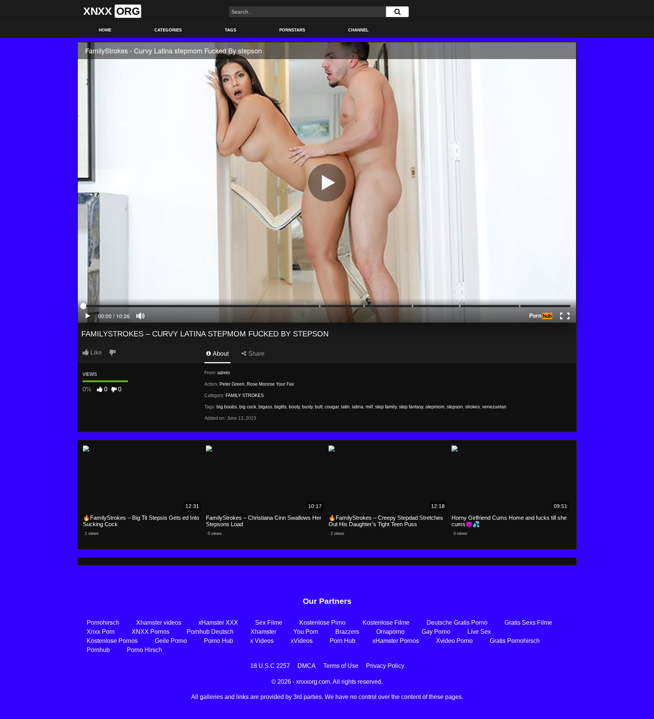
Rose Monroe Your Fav (270, 384)
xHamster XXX (218, 622)
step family (386, 407)
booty (294, 407)
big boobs (226, 407)
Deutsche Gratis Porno (457, 622)
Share (256, 353)
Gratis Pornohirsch (515, 641)
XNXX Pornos (151, 631)
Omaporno (390, 631)
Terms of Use (340, 666)
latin (345, 407)
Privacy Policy (385, 666)
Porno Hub (218, 641)
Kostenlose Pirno (322, 622)
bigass (265, 407)
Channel (358, 30)
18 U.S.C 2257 (270, 666)
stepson (455, 407)
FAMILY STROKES (245, 395)
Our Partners (327, 601)
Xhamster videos (158, 622)
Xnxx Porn (101, 631)
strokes (472, 407)
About (220, 353)
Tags (230, 30)
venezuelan (494, 407)
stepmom (434, 407)
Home (105, 30)
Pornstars (292, 30)
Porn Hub (342, 641)
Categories (168, 30)
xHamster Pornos (395, 641)
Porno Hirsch (144, 650)
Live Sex (479, 631)
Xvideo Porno (454, 641)
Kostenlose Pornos (112, 641)
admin (223, 372)
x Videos (262, 641)
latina (357, 407)
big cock (247, 407)
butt (318, 407)
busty (307, 407)
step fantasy (411, 407)
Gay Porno (436, 631)
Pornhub (98, 650)
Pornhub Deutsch (210, 631)
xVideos (302, 641)
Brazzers (347, 631)
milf (369, 407)
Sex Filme (268, 622)
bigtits (280, 407)
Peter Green (232, 384)
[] (397, 11)
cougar (332, 407)
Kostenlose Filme (386, 622)
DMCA (306, 666)
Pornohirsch (103, 622)
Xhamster (263, 631)
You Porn (305, 631)
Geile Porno (171, 641)
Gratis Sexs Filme (528, 622)
